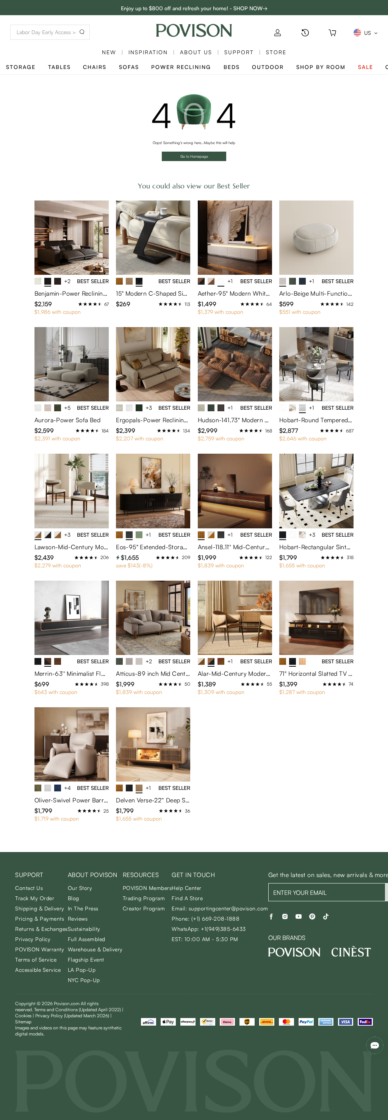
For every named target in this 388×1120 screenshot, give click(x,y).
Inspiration (148, 52)
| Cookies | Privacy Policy (69, 1012)
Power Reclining (181, 67)
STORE (276, 52)
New (109, 52)
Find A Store (187, 898)
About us (196, 52)
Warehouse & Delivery (95, 949)
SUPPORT (239, 52)
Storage (21, 67)
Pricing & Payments (39, 918)
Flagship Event (86, 959)
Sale (365, 67)
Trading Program (144, 898)
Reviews (78, 918)
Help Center (187, 888)
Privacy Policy (32, 939)
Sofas (129, 67)
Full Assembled (86, 939)
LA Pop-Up (82, 969)
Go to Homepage (194, 156)
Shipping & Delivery (39, 908)
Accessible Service (38, 969)
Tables (59, 67)
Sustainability (84, 929)
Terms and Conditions (77, 1009)
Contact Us (29, 888)
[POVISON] (294, 952)
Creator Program (144, 908)
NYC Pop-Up (84, 980)
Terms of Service (35, 959)
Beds (232, 67)
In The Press (83, 908)
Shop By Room (321, 67)
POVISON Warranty (39, 949)
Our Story (80, 888)
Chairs (94, 67)
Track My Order (34, 898)
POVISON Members (147, 888)
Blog (73, 898)
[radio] (80, 304)
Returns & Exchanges (41, 929)
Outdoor (268, 67)
